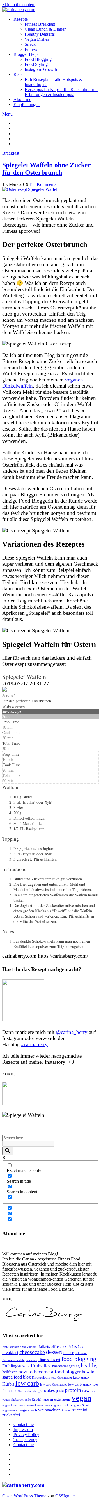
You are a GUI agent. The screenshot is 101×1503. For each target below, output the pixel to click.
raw (86, 1390)
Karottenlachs (41, 1377)
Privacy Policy (26, 1434)
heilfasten (9, 1372)
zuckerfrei (11, 1415)
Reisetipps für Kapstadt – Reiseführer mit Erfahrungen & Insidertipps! (61, 92)
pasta (60, 1391)
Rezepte (20, 19)
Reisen (19, 74)
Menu (7, 114)
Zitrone (66, 1410)
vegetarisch (28, 1410)
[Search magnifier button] (7, 1151)
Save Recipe (11, 711)
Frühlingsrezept (16, 1365)
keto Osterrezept (61, 1377)
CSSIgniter (65, 1496)
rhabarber (17, 1399)
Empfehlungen (26, 104)
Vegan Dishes (37, 39)
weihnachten (49, 1410)
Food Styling (36, 64)
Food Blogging (38, 59)
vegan (81, 1397)
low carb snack (79, 1384)
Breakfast (10, 153)
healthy (89, 1365)
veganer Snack (80, 1405)
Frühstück (41, 1365)
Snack (30, 44)
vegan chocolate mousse (34, 1405)
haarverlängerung (66, 1366)
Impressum (23, 1429)
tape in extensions (56, 1399)
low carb (27, 1383)
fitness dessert (49, 1360)
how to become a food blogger (50, 1371)
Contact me (23, 1424)
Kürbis (8, 1384)
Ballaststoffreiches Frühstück (60, 1346)
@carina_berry (72, 1032)
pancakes (46, 1390)
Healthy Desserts (40, 34)
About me (22, 99)
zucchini (79, 1410)
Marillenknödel (27, 1390)
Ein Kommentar (43, 184)
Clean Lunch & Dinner (45, 29)
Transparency (25, 1439)
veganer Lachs (60, 1405)
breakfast (10, 1352)
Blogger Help (25, 54)
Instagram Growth (41, 69)
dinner (68, 1353)
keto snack (81, 1377)
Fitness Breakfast (40, 24)
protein (73, 1390)
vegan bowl (9, 1405)
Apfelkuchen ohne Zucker (19, 1346)
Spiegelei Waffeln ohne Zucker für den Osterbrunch (46, 168)
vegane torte (10, 1410)
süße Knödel (33, 1399)
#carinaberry (34, 1044)
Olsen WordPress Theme (24, 1496)
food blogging (78, 1358)
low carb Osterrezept (53, 1384)
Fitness (31, 49)
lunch (12, 1391)
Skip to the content (18, 4)
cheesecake (32, 1352)
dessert (54, 1352)
